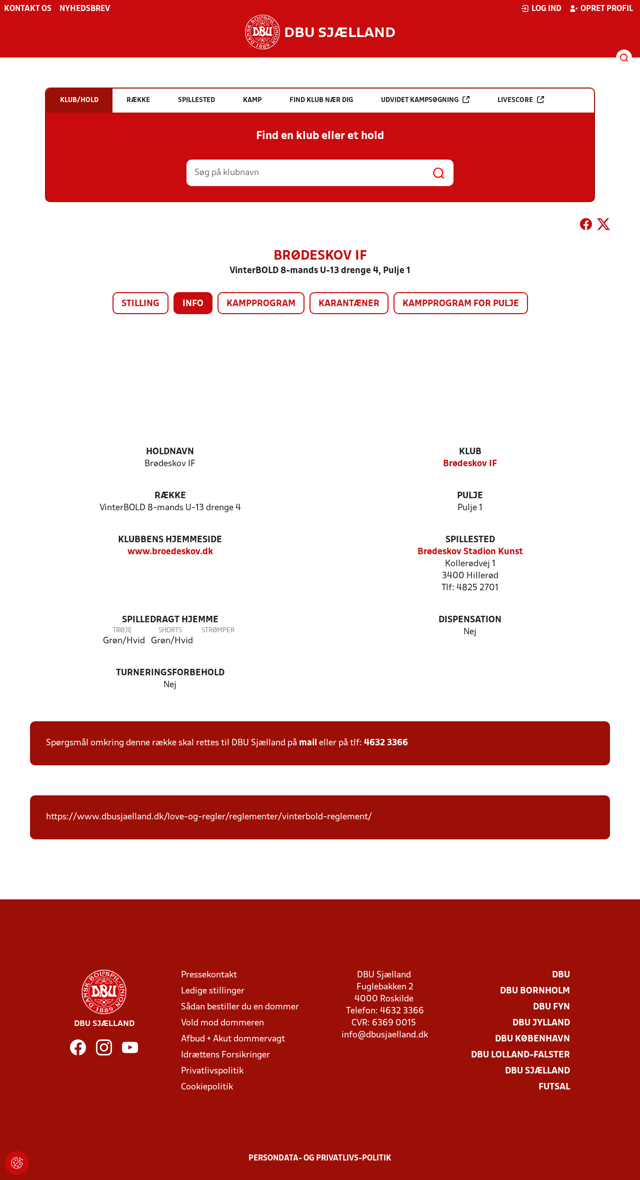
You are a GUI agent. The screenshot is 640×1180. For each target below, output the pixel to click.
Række (170, 496)
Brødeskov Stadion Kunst (470, 552)
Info (193, 304)
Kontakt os (28, 9)
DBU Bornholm (535, 991)
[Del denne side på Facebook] (586, 226)
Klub (470, 452)
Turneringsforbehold (170, 673)
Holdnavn (170, 452)
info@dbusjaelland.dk (385, 1035)
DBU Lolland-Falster (520, 1055)
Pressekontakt (209, 975)
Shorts (170, 630)
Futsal (554, 1087)
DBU (561, 975)
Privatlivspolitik (212, 1071)
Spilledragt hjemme (170, 620)
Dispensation (470, 620)
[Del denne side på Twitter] (603, 226)
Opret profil (606, 9)
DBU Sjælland (537, 1071)
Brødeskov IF (470, 464)
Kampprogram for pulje (460, 304)
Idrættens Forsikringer (225, 1055)
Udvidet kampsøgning (419, 100)
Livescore (515, 100)
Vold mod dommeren (222, 1023)
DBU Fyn (551, 1007)
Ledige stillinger (212, 991)
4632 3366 (386, 743)
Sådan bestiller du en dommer (240, 1007)
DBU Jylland (541, 1023)
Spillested (470, 540)
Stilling (141, 304)
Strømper (218, 630)
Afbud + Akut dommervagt (233, 1039)
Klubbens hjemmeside (170, 540)
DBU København (532, 1039)
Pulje (470, 496)
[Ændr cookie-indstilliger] (17, 1163)
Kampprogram (261, 304)
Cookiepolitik (207, 1087)
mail (308, 743)
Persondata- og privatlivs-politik (320, 1158)
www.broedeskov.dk (170, 552)
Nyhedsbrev (85, 9)
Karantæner (349, 304)
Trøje (122, 630)
